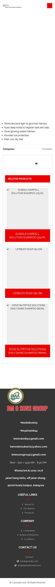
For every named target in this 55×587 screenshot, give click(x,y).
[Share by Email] (36, 164)
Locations (29, 539)
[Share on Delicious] (39, 160)
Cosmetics (47, 149)
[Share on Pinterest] (27, 160)
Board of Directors (29, 535)
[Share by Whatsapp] (25, 164)
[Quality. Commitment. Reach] (14, 6)
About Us (29, 504)
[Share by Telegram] (30, 164)
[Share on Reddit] (33, 160)
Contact (29, 557)
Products (29, 513)
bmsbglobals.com (29, 561)
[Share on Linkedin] (19, 164)
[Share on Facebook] (16, 160)
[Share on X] (22, 160)
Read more (29, 227)
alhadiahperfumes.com (29, 565)
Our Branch (29, 508)
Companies (29, 530)
